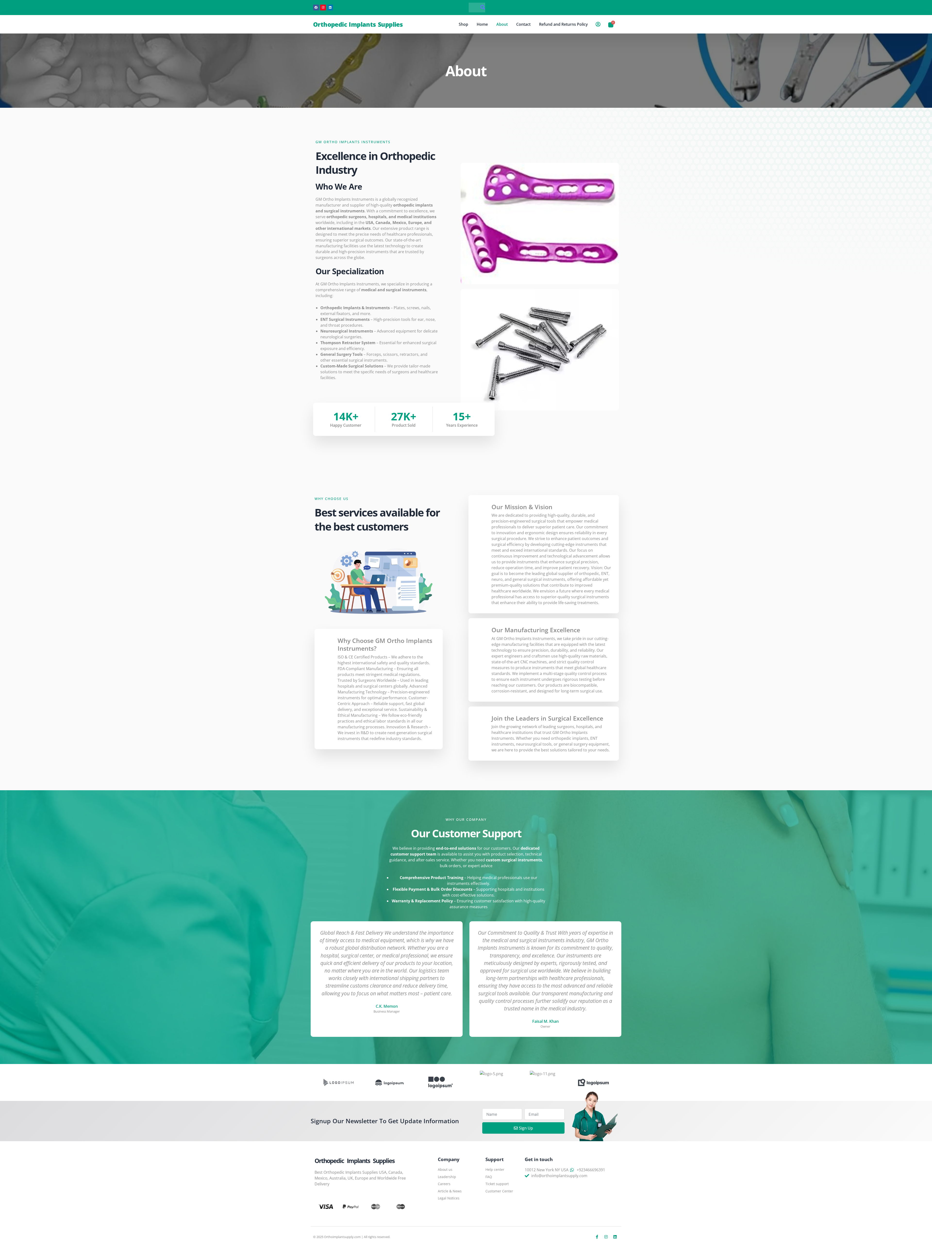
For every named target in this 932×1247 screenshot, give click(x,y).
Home (482, 24)
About (502, 24)
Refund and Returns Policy (563, 24)
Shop (463, 24)
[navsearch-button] (477, 7)
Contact (523, 24)
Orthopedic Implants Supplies (358, 24)
